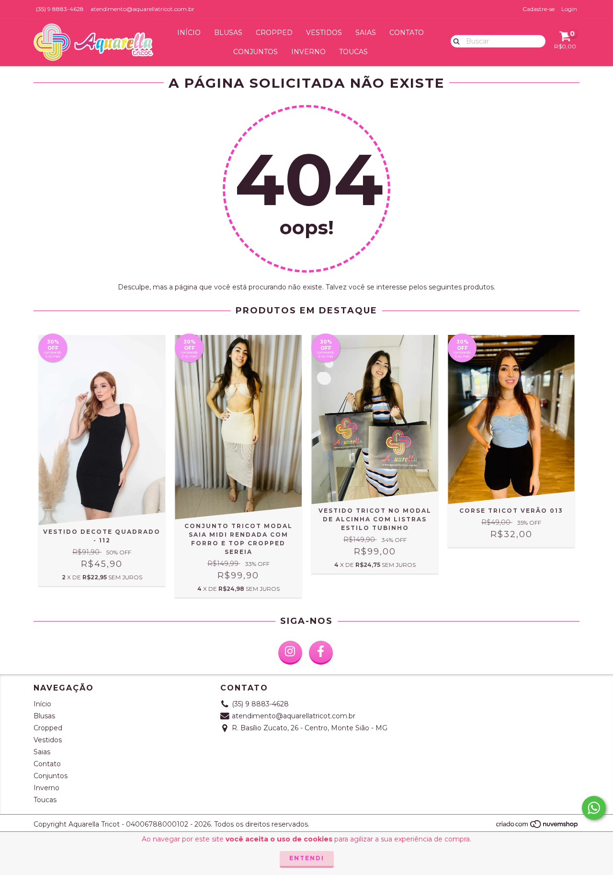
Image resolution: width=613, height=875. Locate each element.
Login (569, 8)
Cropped (274, 32)
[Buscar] (454, 41)
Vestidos (324, 32)
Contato (406, 32)
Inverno (308, 51)
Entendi (306, 858)
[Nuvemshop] (537, 826)
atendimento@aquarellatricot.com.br (142, 8)
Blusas (228, 32)
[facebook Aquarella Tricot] (321, 653)
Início (189, 32)
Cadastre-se (538, 8)
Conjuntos (255, 51)
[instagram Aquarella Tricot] (290, 653)
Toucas (353, 51)
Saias (365, 32)
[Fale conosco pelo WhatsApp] (594, 808)
